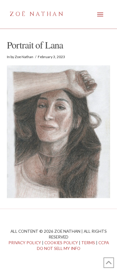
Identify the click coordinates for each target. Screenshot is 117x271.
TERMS (88, 242)
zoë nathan (37, 14)
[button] (100, 14)
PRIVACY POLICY (24, 242)
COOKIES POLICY (61, 242)
